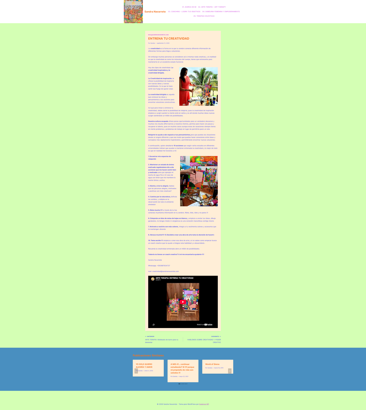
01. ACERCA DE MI (189, 7)
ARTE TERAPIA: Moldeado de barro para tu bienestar (161, 339)
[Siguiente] (230, 371)
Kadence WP (204, 404)
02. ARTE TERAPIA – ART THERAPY (212, 7)
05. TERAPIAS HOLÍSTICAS (204, 16)
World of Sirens (212, 364)
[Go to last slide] (136, 371)
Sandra (153, 43)
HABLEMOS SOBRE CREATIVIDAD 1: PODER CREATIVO (204, 339)
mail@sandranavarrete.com (158, 34)
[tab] (179, 383)
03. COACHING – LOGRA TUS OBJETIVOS (184, 11)
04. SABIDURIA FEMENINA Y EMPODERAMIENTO (221, 11)
